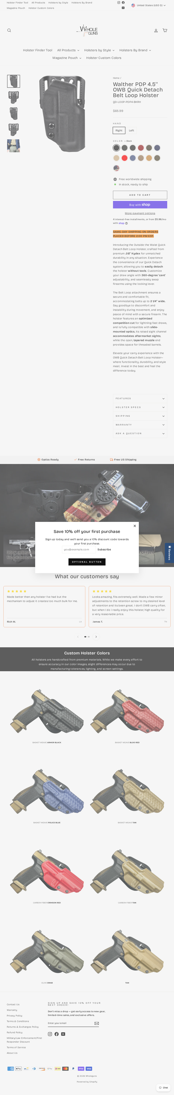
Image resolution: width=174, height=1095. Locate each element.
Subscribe (104, 549)
